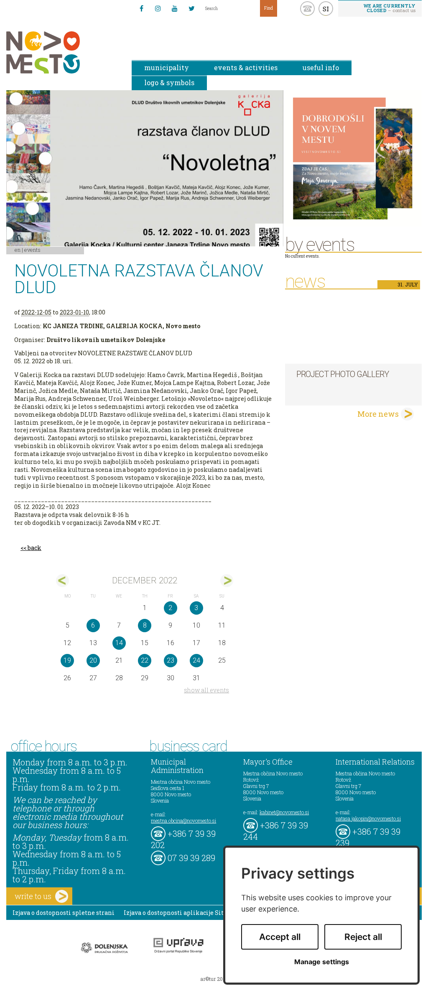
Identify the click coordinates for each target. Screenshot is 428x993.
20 (93, 660)
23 (170, 660)
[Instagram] (158, 8)
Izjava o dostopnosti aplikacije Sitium (180, 913)
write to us (33, 896)
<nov (62, 580)
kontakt (307, 8)
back (34, 548)
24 (196, 660)
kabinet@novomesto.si (284, 812)
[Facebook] (141, 8)
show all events (206, 690)
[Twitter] (191, 8)
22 (144, 660)
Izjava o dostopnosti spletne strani (64, 913)
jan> (226, 580)
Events (32, 249)
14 (119, 643)
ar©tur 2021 (214, 978)
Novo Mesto (62, 52)
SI (326, 9)
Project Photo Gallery (342, 374)
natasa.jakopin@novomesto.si (368, 818)
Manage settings (321, 962)
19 (67, 660)
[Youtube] (174, 8)
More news (378, 414)
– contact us (389, 8)
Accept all (280, 937)
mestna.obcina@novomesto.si (183, 820)
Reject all (363, 937)
